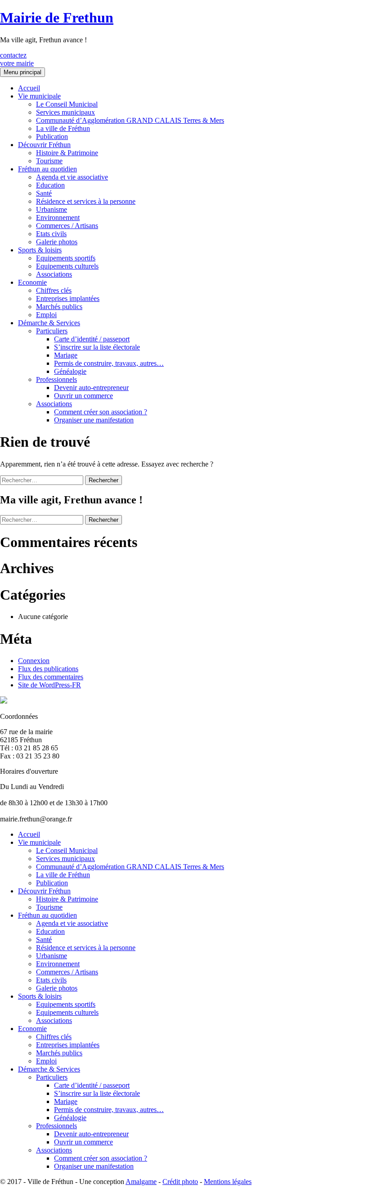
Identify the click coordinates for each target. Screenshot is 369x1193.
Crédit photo (180, 1181)
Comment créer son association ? (100, 412)
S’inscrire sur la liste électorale (97, 347)
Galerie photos (56, 242)
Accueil (29, 88)
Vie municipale (39, 96)
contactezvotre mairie (17, 59)
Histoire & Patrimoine (67, 153)
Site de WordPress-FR (49, 685)
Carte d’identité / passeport (92, 339)
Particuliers (52, 331)
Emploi (46, 314)
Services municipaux (65, 112)
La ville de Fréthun (63, 128)
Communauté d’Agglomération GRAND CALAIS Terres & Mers (130, 120)
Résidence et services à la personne (85, 201)
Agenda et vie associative (72, 177)
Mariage (65, 355)
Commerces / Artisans (67, 225)
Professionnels (56, 379)
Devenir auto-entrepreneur (91, 387)
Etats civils (51, 234)
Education (50, 185)
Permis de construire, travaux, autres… (109, 363)
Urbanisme (51, 209)
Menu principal (22, 72)
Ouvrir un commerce (83, 395)
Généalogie (70, 371)
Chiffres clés (54, 290)
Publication (52, 136)
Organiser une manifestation (94, 420)
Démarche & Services (49, 323)
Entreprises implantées (67, 298)
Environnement (58, 217)
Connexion (34, 660)
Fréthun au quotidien (47, 169)
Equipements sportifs (65, 258)
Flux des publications (48, 669)
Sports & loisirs (40, 250)
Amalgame (141, 1181)
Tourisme (49, 161)
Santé (44, 193)
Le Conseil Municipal (67, 104)
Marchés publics (59, 306)
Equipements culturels (67, 266)
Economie (32, 282)
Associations (54, 274)
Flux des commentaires (50, 677)
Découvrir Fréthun (44, 144)
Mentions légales (228, 1181)
